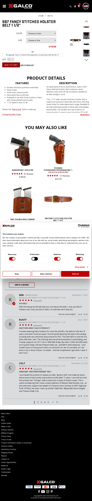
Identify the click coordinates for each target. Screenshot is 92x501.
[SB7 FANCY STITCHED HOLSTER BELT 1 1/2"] (76, 40)
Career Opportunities (8, 462)
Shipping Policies (7, 452)
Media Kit (4, 466)
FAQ (2, 417)
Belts (50, 16)
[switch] (35, 259)
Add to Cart (11, 65)
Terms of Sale (6, 439)
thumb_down (84, 314)
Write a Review (22, 285)
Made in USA (5, 426)
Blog (2, 420)
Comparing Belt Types (11, 114)
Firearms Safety (7, 446)
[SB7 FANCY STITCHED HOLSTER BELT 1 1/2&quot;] (86, 29)
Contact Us (5, 459)
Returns (4, 456)
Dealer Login (5, 469)
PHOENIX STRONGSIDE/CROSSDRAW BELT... (58, 170)
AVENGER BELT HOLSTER (22, 170)
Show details (80, 267)
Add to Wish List (27, 65)
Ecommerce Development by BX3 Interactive (46, 498)
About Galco (5, 413)
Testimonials (5, 472)
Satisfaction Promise (8, 449)
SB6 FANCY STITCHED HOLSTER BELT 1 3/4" (58, 219)
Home (41, 16)
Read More (84, 115)
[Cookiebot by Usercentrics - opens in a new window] (79, 226)
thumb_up (79, 314)
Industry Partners (7, 430)
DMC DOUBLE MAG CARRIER (22, 219)
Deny (17, 274)
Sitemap (4, 475)
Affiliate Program (7, 433)
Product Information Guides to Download (16, 443)
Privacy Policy (6, 436)
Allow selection (46, 274)
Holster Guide (6, 423)
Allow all (75, 274)
